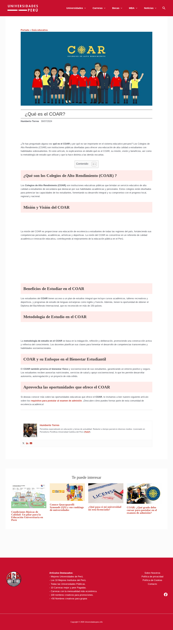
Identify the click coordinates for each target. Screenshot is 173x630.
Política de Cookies (152, 580)
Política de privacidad (152, 576)
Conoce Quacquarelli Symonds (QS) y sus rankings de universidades (67, 507)
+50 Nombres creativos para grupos (69, 598)
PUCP (87, 432)
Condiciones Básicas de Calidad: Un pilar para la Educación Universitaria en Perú (27, 515)
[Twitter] (23, 443)
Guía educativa (40, 30)
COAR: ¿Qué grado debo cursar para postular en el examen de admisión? (142, 510)
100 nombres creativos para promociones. (72, 595)
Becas (115, 8)
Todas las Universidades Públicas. (68, 584)
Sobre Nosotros (152, 573)
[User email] (31, 443)
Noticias (149, 8)
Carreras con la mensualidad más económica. (74, 591)
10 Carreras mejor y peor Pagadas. (68, 587)
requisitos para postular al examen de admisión (56, 400)
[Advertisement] (69, 134)
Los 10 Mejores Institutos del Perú (68, 580)
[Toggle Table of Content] (93, 164)
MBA (131, 8)
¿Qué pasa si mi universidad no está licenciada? (104, 508)
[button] (84, 8)
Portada (25, 30)
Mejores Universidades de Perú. (67, 576)
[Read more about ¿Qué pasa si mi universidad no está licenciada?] (105, 493)
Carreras (98, 8)
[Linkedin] (27, 443)
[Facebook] (166, 594)
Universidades (74, 8)
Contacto (152, 584)
